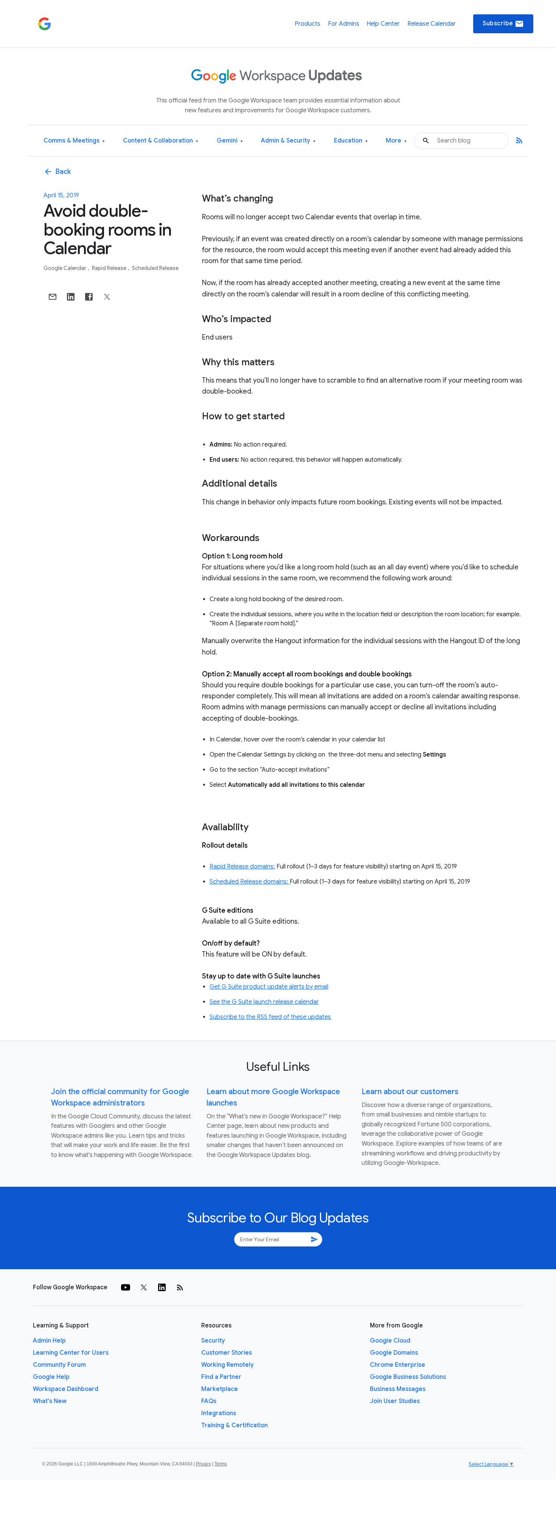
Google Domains (394, 1353)
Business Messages (398, 1389)
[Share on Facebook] (89, 297)
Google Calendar (65, 268)
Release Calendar (431, 24)
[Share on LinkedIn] (71, 297)
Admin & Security (288, 140)
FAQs (208, 1401)
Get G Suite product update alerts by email (269, 987)
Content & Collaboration (160, 140)
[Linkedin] (162, 1287)
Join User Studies (395, 1401)
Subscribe (503, 23)
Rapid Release (109, 268)
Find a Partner (221, 1377)
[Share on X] (107, 297)
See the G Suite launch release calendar (264, 1002)
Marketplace (219, 1389)
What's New (50, 1401)
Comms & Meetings (74, 140)
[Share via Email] (52, 297)
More (396, 140)
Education (351, 140)
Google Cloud (390, 1340)
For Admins (343, 24)
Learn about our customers (410, 1091)
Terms (220, 1464)
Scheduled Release (155, 268)
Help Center (383, 24)
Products (307, 24)
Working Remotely (227, 1365)
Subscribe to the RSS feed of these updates (270, 1017)
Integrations (218, 1413)
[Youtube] (125, 1287)
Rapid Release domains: (242, 866)
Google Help (51, 1377)
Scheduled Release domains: (250, 881)
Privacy (203, 1464)
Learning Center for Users (71, 1353)
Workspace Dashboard (65, 1389)
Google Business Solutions (408, 1377)
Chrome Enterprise (397, 1365)
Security (213, 1340)
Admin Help (49, 1340)
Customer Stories (226, 1353)
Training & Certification (234, 1425)
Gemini (230, 140)
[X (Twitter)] (144, 1287)
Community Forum (59, 1365)
